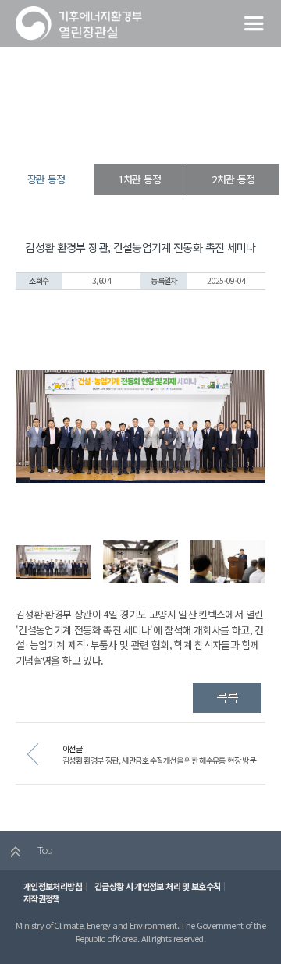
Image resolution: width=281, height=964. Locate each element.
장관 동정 (184, 136)
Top (43, 849)
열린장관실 (87, 136)
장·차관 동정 (137, 136)
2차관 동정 (233, 179)
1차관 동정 (140, 179)
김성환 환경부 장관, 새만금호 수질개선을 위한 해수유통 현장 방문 (158, 760)
